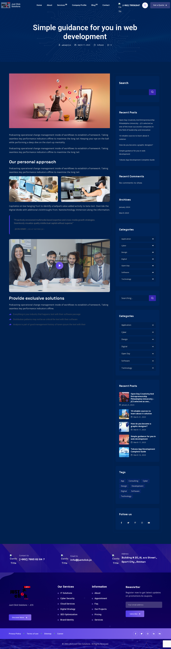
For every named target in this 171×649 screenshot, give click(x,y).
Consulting (133, 481)
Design (124, 252)
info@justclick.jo (81, 559)
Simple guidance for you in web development (143, 437)
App (122, 481)
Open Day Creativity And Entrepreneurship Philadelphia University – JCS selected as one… (142, 398)
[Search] (152, 298)
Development (137, 486)
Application (126, 239)
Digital (124, 259)
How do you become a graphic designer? (136, 145)
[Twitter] (141, 633)
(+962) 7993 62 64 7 (32, 559)
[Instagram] (147, 633)
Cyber (123, 245)
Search (123, 83)
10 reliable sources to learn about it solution (141, 412)
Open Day (125, 265)
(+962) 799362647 (131, 5)
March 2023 (124, 213)
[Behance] (159, 633)
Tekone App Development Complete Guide (137, 160)
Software (100, 45)
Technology (126, 279)
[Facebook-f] (135, 633)
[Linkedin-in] (153, 633)
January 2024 (124, 207)
